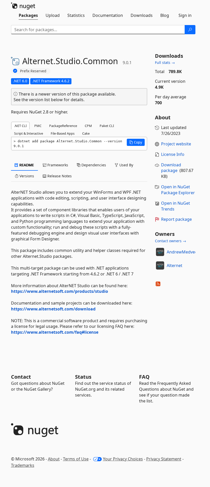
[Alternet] (160, 265)
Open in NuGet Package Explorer (178, 189)
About (54, 459)
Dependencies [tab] (93, 165)
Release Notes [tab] (59, 175)
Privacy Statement (163, 459)
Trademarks (22, 465)
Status (83, 376)
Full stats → (165, 62)
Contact (21, 376)
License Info (172, 154)
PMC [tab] (37, 125)
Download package (171, 167)
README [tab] (26, 165)
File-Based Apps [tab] (63, 133)
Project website (176, 144)
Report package (176, 219)
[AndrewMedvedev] (160, 252)
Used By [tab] (125, 165)
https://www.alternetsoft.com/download (53, 309)
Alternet (174, 265)
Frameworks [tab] (57, 165)
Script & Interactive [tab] (28, 133)
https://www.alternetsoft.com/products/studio (59, 291)
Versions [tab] (26, 175)
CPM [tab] (88, 125)
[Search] (190, 29)
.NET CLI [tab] (20, 125)
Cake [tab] (86, 133)
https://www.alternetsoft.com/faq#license (54, 332)
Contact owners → (170, 240)
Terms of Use (76, 459)
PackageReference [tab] (63, 125)
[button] (136, 142)
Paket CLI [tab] (107, 125)
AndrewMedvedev (184, 252)
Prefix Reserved (33, 70)
